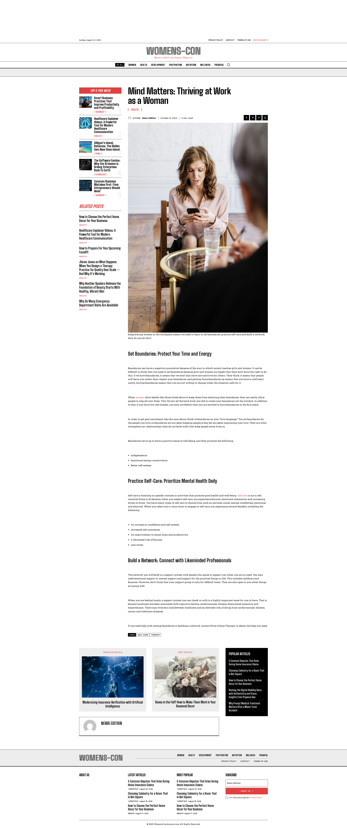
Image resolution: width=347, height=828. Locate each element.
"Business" (100, 112)
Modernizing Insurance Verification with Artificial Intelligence (113, 704)
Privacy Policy (255, 797)
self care (143, 635)
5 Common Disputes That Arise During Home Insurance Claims (149, 783)
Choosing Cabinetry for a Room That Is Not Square (148, 795)
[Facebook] (246, 117)
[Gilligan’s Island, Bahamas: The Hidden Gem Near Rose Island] (85, 147)
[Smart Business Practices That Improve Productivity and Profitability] (85, 102)
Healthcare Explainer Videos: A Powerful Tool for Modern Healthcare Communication (106, 125)
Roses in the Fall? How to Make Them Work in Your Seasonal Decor (185, 704)
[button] (228, 64)
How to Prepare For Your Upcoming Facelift (100, 250)
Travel (98, 154)
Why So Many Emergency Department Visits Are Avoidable (98, 303)
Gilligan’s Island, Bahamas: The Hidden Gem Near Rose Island (107, 146)
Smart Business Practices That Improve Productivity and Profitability (106, 103)
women (140, 397)
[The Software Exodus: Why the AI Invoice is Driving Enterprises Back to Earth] (85, 164)
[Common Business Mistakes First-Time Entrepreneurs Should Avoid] (85, 185)
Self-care (242, 495)
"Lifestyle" (133, 789)
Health (98, 136)
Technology (100, 174)
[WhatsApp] (265, 117)
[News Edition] (130, 118)
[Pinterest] (259, 117)
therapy (155, 635)
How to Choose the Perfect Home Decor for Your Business (99, 219)
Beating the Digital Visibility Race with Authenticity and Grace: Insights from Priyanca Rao (245, 693)
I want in (245, 791)
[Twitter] (252, 117)
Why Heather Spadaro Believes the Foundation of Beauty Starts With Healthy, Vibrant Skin (100, 287)
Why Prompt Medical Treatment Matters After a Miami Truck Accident (244, 707)
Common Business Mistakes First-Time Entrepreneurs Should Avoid (107, 186)
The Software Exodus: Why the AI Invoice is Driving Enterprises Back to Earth (107, 165)
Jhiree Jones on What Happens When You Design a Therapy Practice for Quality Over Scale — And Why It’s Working (99, 268)
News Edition (149, 118)
